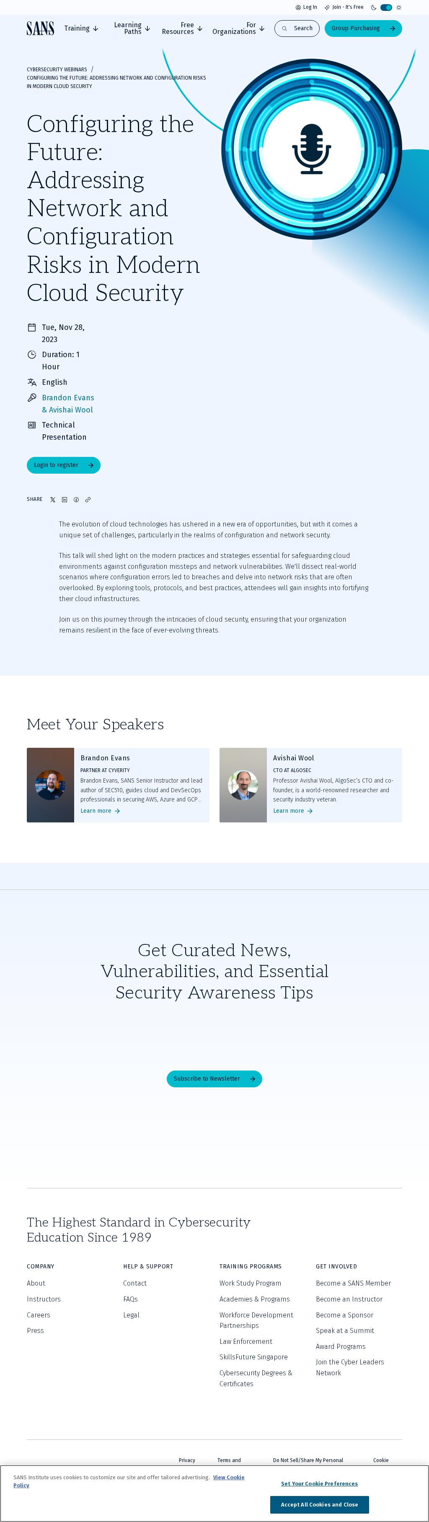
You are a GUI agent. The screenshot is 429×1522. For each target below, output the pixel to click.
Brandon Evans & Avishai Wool (68, 404)
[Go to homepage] (40, 28)
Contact (135, 1283)
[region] (214, 1493)
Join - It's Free (348, 7)
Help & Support (148, 1266)
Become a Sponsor (344, 1315)
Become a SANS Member (353, 1283)
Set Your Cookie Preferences (319, 1484)
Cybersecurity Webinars (57, 70)
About (36, 1283)
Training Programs (251, 1266)
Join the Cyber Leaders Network (350, 1367)
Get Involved (336, 1266)
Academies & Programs (255, 1299)
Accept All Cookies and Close (320, 1504)
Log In (310, 7)
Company (40, 1266)
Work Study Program (251, 1283)
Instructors (44, 1299)
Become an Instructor (349, 1299)
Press (35, 1331)
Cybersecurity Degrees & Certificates (256, 1378)
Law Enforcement (246, 1342)
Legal (131, 1315)
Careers (38, 1315)
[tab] (81, 28)
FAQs (130, 1299)
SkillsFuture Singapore (254, 1357)
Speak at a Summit (345, 1331)
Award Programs (341, 1347)
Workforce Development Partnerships (256, 1320)
